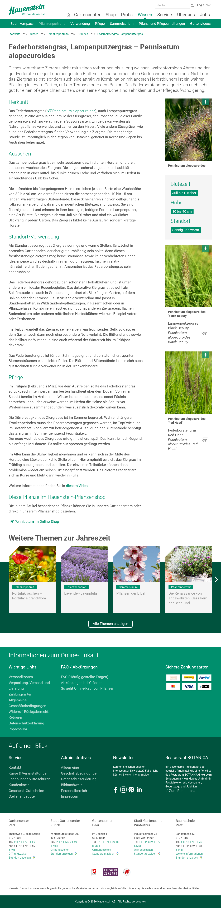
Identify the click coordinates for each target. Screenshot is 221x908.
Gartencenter (87, 14)
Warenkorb (208, 5)
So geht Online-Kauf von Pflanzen (87, 688)
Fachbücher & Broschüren (29, 779)
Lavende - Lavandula (80, 593)
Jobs (205, 14)
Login (200, 5)
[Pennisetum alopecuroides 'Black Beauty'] (189, 276)
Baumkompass (22, 24)
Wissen (145, 14)
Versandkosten (21, 677)
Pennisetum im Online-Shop (37, 522)
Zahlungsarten (20, 694)
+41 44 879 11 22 (191, 841)
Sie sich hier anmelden (136, 774)
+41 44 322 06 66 (66, 841)
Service (164, 14)
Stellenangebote (22, 796)
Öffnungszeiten (18, 853)
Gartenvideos (200, 24)
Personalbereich (74, 791)
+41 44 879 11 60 (24, 841)
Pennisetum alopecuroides (73, 111)
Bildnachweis (71, 785)
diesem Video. (77, 486)
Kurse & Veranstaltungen (29, 773)
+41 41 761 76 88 (108, 841)
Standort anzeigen (20, 857)
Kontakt (15, 767)
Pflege (100, 24)
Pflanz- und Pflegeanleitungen (162, 24)
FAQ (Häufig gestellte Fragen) (84, 677)
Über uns (186, 14)
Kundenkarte (19, 785)
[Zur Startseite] (27, 9)
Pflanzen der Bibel (130, 593)
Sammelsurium (122, 24)
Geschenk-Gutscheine (26, 791)
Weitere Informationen (189, 853)
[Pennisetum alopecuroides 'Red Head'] (189, 382)
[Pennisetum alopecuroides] (189, 129)
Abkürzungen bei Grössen (82, 683)
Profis (127, 14)
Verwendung (80, 24)
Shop (111, 14)
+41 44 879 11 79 (149, 841)
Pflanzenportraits (52, 24)
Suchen (193, 5)
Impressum (18, 729)
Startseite (68, 14)
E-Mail (12, 849)
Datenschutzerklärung (26, 723)
